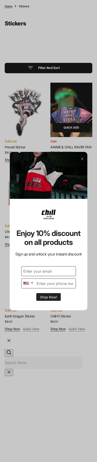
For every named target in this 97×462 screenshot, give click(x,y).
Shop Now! (48, 297)
